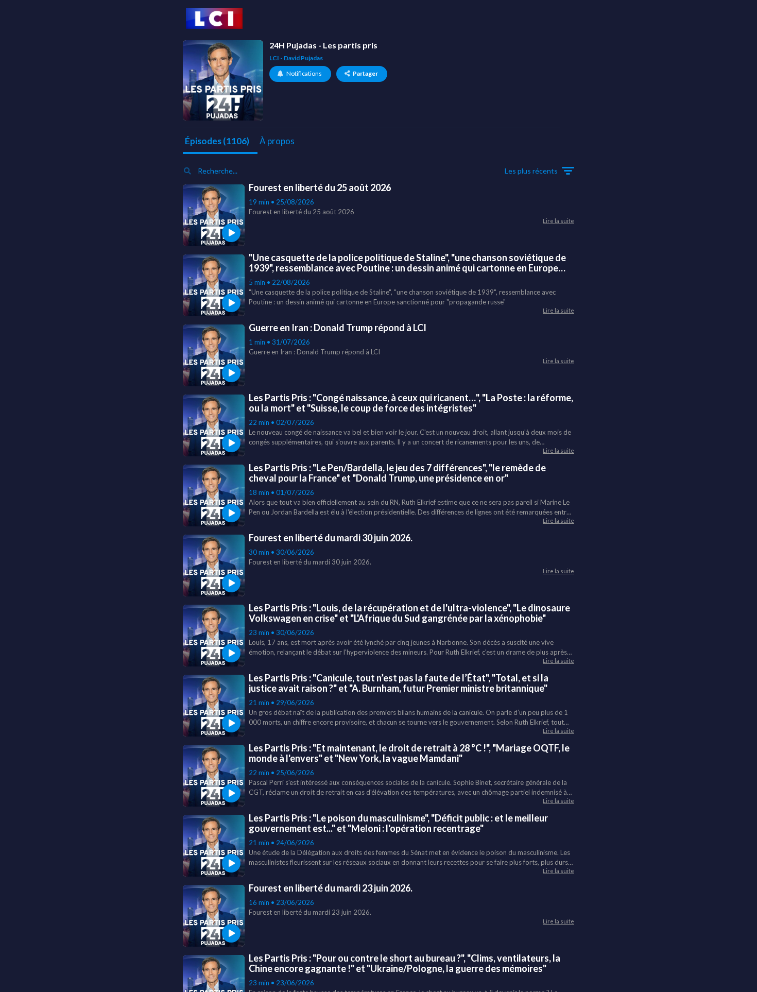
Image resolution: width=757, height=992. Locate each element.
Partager (365, 73)
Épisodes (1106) (217, 140)
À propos (277, 140)
